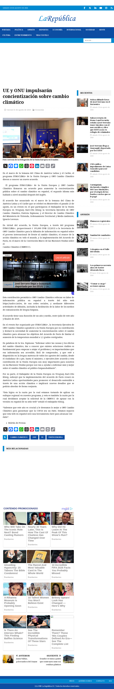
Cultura (6, 35)
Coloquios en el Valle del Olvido (99, 250)
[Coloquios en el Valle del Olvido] (82, 252)
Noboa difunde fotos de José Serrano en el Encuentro (100, 102)
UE (42, 437)
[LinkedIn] (95, 8)
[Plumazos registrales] (82, 224)
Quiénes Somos (85, 681)
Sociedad (90, 30)
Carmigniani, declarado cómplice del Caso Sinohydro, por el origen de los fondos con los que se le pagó (100, 190)
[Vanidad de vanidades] (82, 238)
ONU (34, 437)
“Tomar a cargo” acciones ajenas (98, 284)
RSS (110, 681)
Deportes (43, 30)
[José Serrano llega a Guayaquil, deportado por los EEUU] (82, 149)
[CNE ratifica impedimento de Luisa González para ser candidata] (82, 167)
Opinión (31, 30)
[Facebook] (84, 8)
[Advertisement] (57, 63)
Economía (57, 30)
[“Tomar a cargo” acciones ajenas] (82, 287)
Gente (102, 30)
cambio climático (19, 437)
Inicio (71, 681)
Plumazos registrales (100, 221)
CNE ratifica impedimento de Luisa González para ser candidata (100, 167)
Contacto (100, 681)
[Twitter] (89, 8)
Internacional (74, 30)
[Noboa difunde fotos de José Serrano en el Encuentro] (82, 102)
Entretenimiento (23, 35)
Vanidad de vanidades (100, 235)
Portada (6, 30)
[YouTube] (100, 8)
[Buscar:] (97, 40)
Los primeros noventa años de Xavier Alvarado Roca (100, 267)
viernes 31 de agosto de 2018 (19, 110)
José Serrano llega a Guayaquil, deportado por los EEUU (100, 148)
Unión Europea (56, 437)
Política (19, 30)
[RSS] (111, 8)
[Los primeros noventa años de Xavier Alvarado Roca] (82, 268)
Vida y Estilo (42, 35)
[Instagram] (106, 8)
